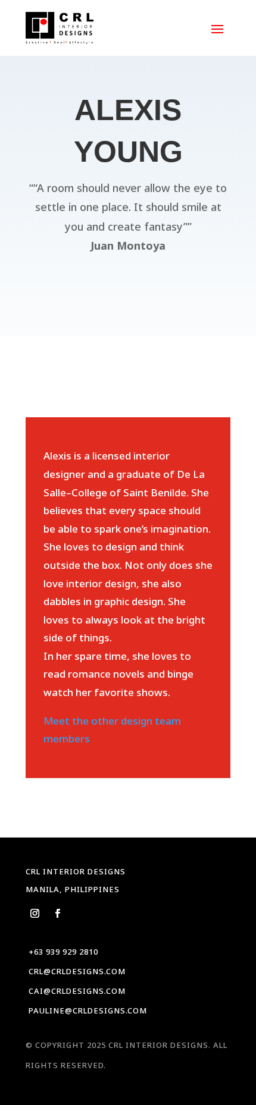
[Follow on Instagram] (34, 914)
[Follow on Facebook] (57, 914)
